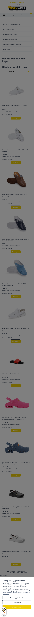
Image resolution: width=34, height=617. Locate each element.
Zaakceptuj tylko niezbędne (17, 598)
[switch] (3, 614)
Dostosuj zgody (17, 602)
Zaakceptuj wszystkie (17, 607)
